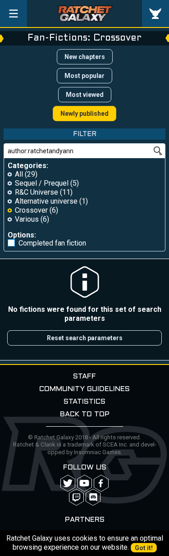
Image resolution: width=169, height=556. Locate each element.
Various (27, 219)
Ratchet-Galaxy (84, 13)
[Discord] (93, 497)
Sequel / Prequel (42, 183)
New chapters (84, 56)
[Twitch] (76, 497)
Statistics (84, 401)
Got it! (144, 547)
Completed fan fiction (52, 243)
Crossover (31, 210)
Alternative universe (46, 201)
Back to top (85, 414)
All (19, 174)
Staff (84, 376)
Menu (13, 13)
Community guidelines (84, 389)
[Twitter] (67, 483)
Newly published (84, 113)
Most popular (84, 75)
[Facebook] (101, 483)
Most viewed (85, 94)
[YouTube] (84, 483)
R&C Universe (36, 192)
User (155, 13)
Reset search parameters (85, 338)
